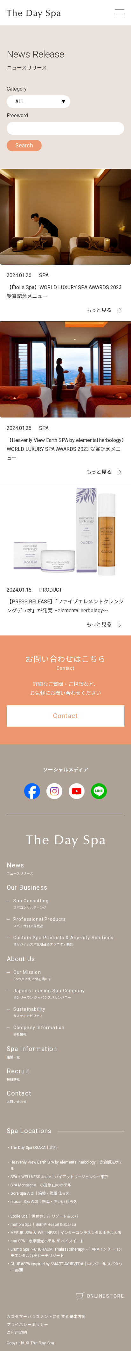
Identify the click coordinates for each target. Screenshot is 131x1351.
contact (65, 716)
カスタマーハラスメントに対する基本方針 (46, 1316)
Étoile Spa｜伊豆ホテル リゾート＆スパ (44, 1216)
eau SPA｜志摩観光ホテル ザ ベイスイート (47, 1241)
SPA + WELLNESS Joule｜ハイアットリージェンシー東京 (59, 1177)
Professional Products (39, 922)
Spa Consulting (31, 903)
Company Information (39, 1030)
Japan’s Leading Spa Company (49, 993)
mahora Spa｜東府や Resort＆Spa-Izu (43, 1224)
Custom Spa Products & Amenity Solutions (63, 940)
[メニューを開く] (119, 12)
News (20, 868)
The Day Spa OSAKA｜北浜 (33, 1147)
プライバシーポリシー (28, 1324)
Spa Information (32, 1052)
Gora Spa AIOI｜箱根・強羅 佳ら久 (40, 1193)
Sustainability (29, 1012)
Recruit (18, 1074)
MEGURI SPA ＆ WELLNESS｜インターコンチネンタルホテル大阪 (65, 1233)
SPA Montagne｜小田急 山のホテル (40, 1185)
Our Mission (32, 975)
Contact (19, 1096)
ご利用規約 (17, 1332)
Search (24, 145)
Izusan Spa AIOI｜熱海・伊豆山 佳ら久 (43, 1201)
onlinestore (105, 1296)
